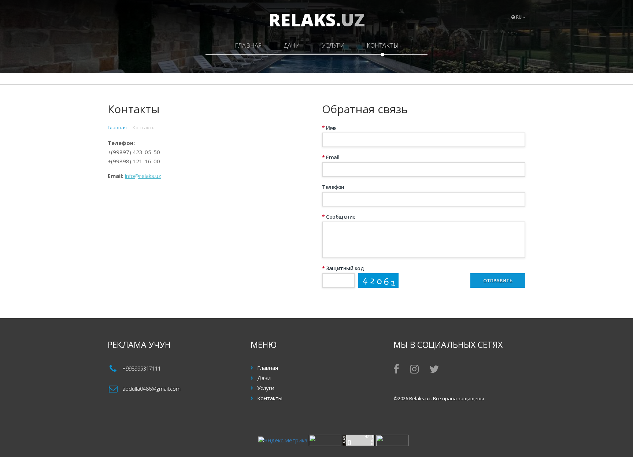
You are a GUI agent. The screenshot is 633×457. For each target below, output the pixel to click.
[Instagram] (414, 370)
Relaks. (317, 19)
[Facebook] (396, 370)
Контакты (382, 45)
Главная (248, 45)
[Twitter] (434, 370)
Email (331, 157)
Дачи (292, 45)
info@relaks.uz (143, 175)
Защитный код (343, 268)
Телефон (333, 186)
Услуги (333, 45)
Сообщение (338, 216)
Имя (329, 127)
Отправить (497, 280)
